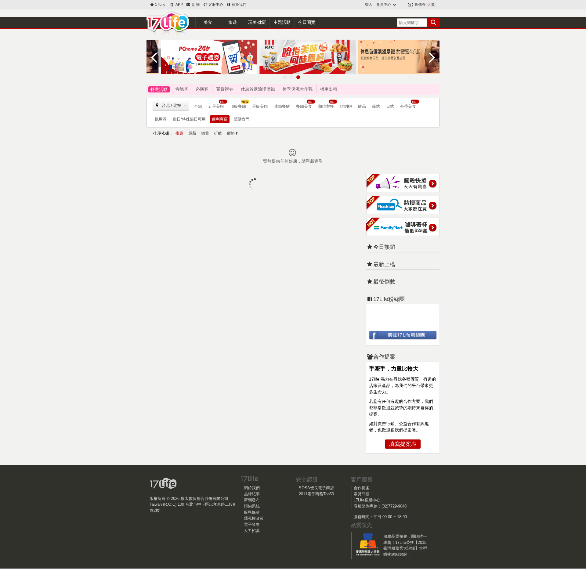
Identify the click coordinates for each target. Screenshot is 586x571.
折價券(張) (425, 4)
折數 (218, 133)
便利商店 (220, 119)
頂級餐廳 (238, 106)
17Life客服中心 (367, 500)
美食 (208, 22)
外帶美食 (408, 106)
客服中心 (215, 4)
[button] (285, 77)
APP (179, 4)
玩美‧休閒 (257, 22)
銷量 (205, 133)
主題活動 (282, 22)
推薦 (179, 133)
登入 (368, 4)
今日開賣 (306, 22)
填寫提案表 (403, 444)
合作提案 (362, 488)
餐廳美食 (304, 106)
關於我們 (238, 4)
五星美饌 (216, 106)
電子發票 (252, 524)
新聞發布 (252, 500)
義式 (376, 106)
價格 (231, 133)
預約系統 (252, 506)
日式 (390, 106)
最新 (192, 133)
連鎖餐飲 (282, 106)
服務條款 (252, 512)
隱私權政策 (254, 518)
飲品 (362, 106)
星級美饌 (260, 106)
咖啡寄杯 (326, 106)
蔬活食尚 (242, 119)
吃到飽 (346, 106)
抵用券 (161, 119)
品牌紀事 (252, 494)
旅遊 (232, 22)
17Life (159, 4)
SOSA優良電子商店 (316, 488)
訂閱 (195, 4)
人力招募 (252, 530)
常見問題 (362, 494)
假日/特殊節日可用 (189, 119)
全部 (198, 106)
